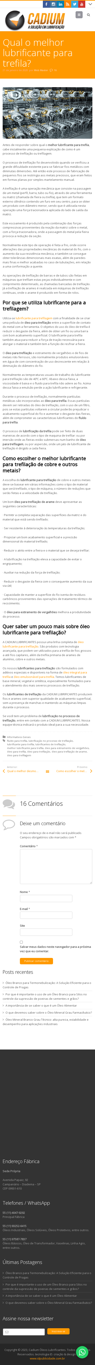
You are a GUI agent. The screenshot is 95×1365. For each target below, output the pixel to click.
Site (22, 926)
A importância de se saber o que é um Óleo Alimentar (41, 1005)
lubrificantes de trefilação (50, 744)
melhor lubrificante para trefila (25, 748)
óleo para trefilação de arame (69, 751)
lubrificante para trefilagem (34, 318)
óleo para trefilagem (19, 755)
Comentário (29, 846)
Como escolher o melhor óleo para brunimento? (74, 771)
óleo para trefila (16, 751)
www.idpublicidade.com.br (47, 1358)
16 (55, 70)
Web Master (41, 70)
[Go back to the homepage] (36, 20)
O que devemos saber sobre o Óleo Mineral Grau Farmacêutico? (49, 1013)
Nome (25, 892)
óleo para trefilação (38, 751)
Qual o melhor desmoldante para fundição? (27, 771)
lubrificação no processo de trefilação (50, 740)
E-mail (25, 909)
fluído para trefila (17, 740)
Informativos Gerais (18, 737)
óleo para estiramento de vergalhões (67, 748)
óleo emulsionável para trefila (34, 677)
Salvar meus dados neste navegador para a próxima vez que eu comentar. (55, 949)
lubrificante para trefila (20, 744)
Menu (82, 15)
